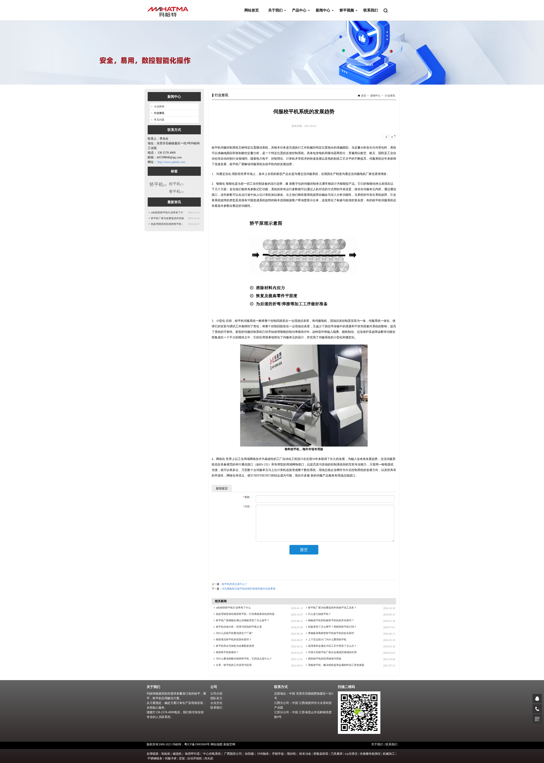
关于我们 (273, 14)
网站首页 (251, 10)
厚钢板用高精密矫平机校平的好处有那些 (331, 633)
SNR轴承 (263, 753)
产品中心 (296, 14)
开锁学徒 (278, 753)
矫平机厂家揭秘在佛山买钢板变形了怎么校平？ (242, 620)
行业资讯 (390, 95)
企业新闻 (159, 106)
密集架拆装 (320, 753)
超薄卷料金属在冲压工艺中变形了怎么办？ (332, 645)
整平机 (176, 191)
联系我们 (370, 10)
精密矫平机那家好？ (227, 652)
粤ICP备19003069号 (197, 744)
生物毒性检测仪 (370, 753)
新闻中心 (320, 14)
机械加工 (389, 753)
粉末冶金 (305, 753)
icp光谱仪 (351, 753)
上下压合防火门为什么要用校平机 (327, 639)
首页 (363, 95)
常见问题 (159, 119)
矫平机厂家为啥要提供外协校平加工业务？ (332, 607)
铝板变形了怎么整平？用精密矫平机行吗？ (332, 626)
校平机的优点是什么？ (234, 584)
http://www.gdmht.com (171, 162)
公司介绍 (216, 693)
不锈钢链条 (154, 758)
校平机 (176, 184)
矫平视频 (344, 14)
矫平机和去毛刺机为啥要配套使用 (235, 645)
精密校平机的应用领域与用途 (324, 658)
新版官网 (229, 744)
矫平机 (157, 184)
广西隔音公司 (233, 753)
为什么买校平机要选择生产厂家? (234, 633)
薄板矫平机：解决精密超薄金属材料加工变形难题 (336, 665)
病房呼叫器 (192, 753)
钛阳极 (249, 753)
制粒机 (166, 753)
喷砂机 (291, 753)
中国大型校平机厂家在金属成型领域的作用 (332, 652)
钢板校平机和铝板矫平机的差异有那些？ (331, 620)
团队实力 (216, 698)
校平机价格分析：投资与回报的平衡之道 (239, 626)
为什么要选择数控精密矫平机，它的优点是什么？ (244, 658)
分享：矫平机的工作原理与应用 (234, 665)
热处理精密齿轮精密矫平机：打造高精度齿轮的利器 (245, 614)
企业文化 (216, 703)
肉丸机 (208, 758)
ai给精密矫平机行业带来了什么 (233, 607)
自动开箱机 (194, 758)
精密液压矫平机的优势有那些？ (234, 639)
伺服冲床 (171, 758)
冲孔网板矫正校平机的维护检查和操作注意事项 (248, 588)
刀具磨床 (337, 753)
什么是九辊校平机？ (319, 614)
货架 (182, 758)
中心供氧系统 (212, 753)
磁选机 (177, 753)
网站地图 (216, 744)
